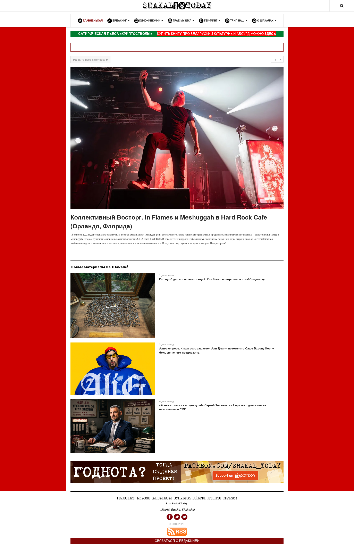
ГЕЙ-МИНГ (199, 497)
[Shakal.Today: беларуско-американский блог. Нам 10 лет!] (177, 5)
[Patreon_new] (177, 471)
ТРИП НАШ (214, 497)
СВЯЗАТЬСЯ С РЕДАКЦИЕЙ (177, 540)
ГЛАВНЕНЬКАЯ (126, 497)
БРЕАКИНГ (143, 497)
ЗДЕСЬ (270, 33)
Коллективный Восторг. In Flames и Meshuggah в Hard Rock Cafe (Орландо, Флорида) (168, 221)
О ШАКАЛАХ (230, 497)
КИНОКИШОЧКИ (162, 497)
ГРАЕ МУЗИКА (182, 497)
